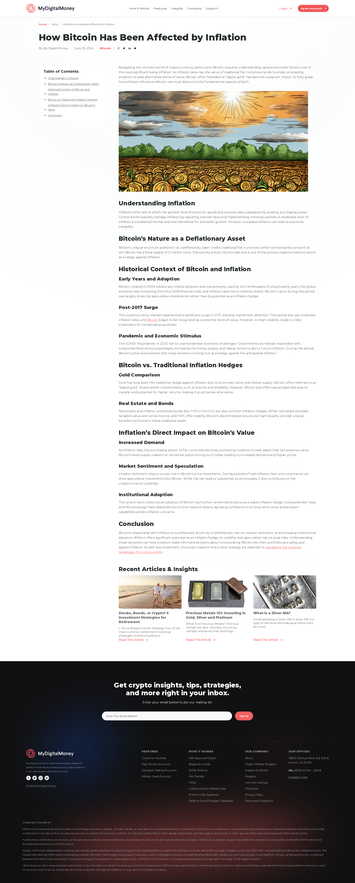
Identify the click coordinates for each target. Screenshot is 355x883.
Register (250, 776)
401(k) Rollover (198, 770)
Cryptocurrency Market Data (207, 788)
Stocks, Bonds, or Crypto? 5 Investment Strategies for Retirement (144, 617)
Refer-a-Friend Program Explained (211, 801)
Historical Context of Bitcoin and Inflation (68, 92)
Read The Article (131, 640)
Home (43, 24)
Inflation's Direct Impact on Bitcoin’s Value (71, 107)
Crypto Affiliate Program (260, 764)
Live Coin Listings (256, 782)
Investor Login (298, 777)
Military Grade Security (156, 776)
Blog (55, 24)
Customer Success (154, 758)
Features (160, 8)
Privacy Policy (254, 794)
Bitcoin (105, 48)
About (249, 758)
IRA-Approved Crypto (203, 758)
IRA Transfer (196, 776)
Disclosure (251, 788)
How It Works (139, 8)
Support (212, 8)
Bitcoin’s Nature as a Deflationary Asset (73, 84)
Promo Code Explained (204, 794)
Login (283, 8)
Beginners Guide (199, 764)
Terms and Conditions (259, 801)
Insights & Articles (256, 770)
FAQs (192, 782)
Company (194, 8)
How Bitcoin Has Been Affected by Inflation (89, 24)
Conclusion (55, 115)
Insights (177, 8)
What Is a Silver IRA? (271, 613)
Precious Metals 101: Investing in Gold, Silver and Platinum (216, 615)
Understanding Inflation (63, 78)
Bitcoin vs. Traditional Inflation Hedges (72, 99)
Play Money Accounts (156, 764)
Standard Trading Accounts (159, 770)
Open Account (311, 8)
